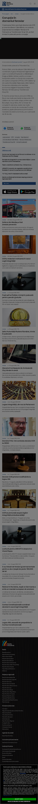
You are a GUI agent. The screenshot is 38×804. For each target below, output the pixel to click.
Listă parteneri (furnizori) (7, 795)
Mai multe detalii (23, 773)
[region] (19, 784)
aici (4, 780)
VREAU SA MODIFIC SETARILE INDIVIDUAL (19, 801)
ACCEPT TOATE (19, 799)
